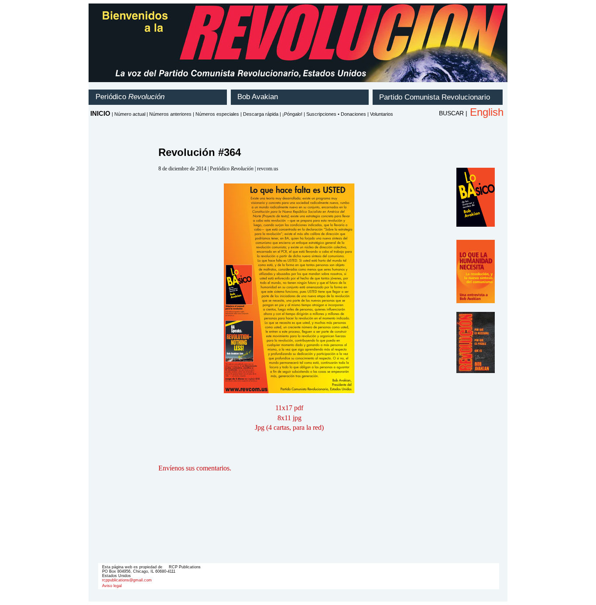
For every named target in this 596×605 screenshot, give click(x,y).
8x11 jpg (289, 418)
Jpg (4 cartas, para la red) (289, 427)
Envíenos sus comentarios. (194, 468)
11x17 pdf (289, 407)
